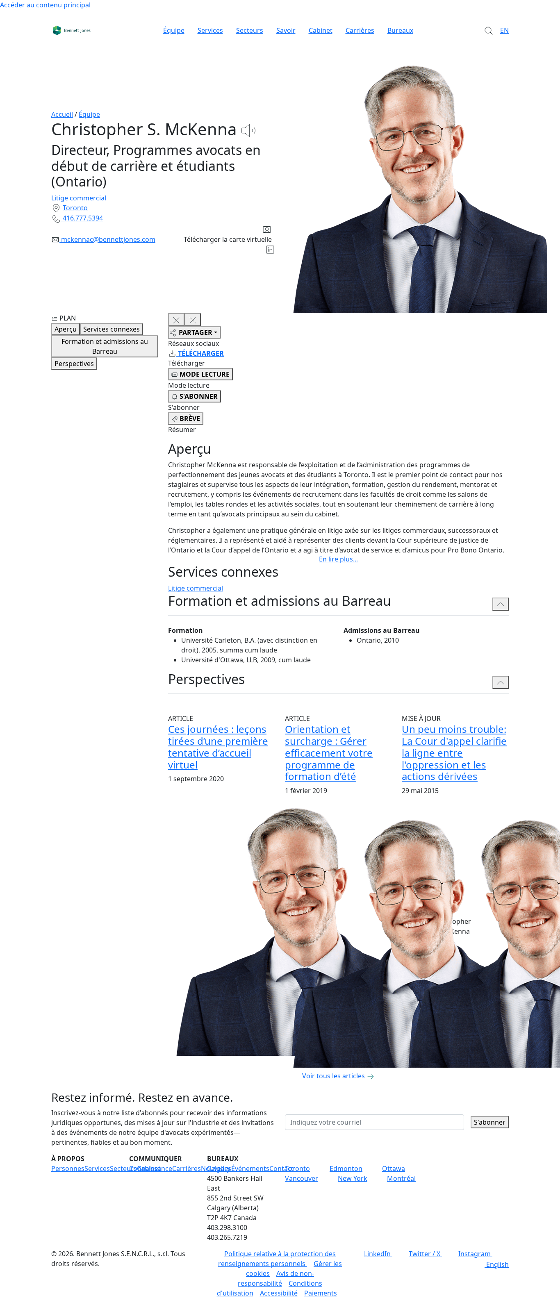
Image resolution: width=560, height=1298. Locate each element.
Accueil (62, 114)
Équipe (173, 30)
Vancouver (301, 1178)
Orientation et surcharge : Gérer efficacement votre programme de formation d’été (329, 752)
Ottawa (393, 1168)
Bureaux (400, 30)
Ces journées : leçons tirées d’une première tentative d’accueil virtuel (218, 746)
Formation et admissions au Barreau (104, 346)
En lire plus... (338, 559)
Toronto (75, 207)
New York (352, 1178)
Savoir (286, 30)
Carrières (360, 30)
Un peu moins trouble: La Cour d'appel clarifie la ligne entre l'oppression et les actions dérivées (454, 752)
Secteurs (249, 30)
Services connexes (111, 329)
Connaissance (150, 1168)
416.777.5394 (83, 218)
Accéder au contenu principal (45, 4)
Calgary (218, 1168)
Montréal (401, 1178)
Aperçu (66, 329)
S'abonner (489, 1122)
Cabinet (320, 30)
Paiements (320, 1293)
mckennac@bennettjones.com (108, 239)
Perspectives (74, 363)
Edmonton (346, 1168)
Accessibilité (279, 1293)
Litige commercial (78, 197)
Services (210, 30)
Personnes (67, 1168)
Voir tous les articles (333, 1075)
